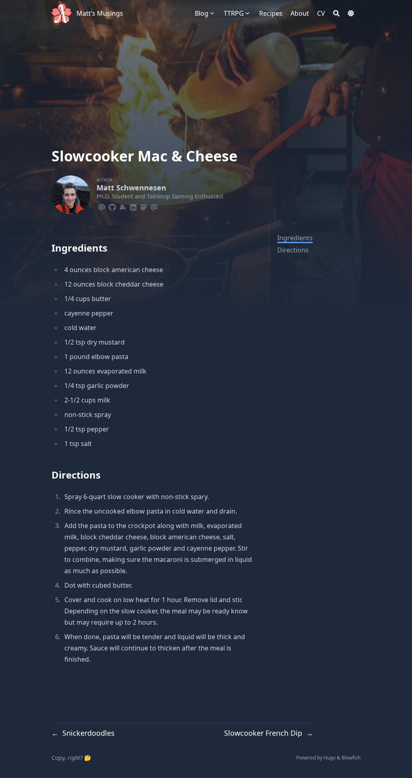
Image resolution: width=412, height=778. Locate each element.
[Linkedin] (133, 206)
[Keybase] (122, 206)
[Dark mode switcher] (351, 13)
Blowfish (351, 757)
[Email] (102, 206)
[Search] (336, 13)
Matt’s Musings (99, 13)
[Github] (112, 206)
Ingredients (295, 237)
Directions (293, 250)
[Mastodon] (143, 206)
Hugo (329, 757)
